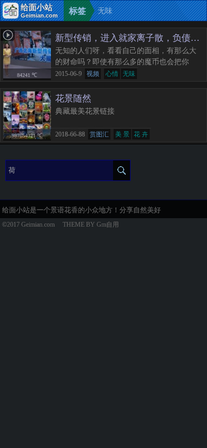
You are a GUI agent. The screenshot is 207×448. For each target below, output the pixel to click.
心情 (112, 73)
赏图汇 (99, 134)
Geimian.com (38, 224)
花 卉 (141, 134)
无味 (129, 73)
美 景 (122, 134)
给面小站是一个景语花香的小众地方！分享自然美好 (81, 210)
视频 (93, 73)
